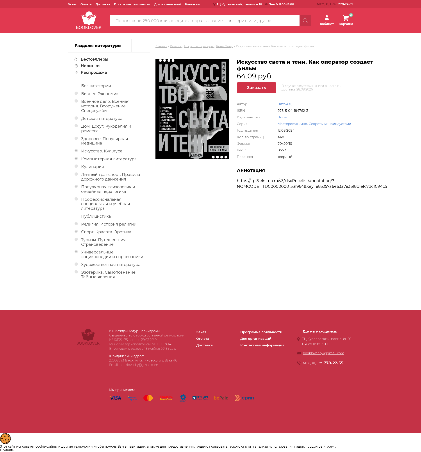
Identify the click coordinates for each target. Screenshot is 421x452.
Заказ (72, 4)
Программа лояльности (132, 4)
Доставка (103, 4)
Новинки (90, 65)
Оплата (86, 4)
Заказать (256, 87)
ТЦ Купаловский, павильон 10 (239, 4)
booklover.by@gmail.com (323, 353)
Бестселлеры (94, 59)
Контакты (192, 4)
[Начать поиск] (305, 20)
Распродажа (94, 72)
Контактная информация (262, 345)
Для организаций (167, 4)
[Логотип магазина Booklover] (88, 343)
